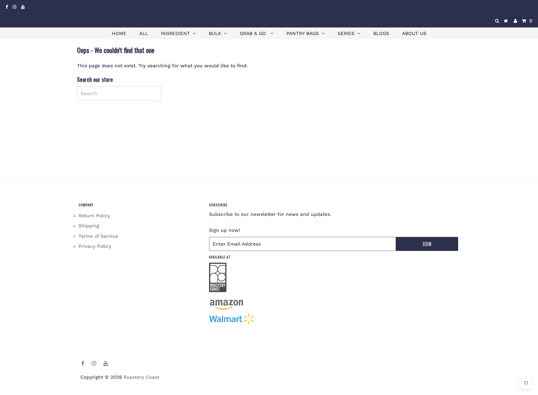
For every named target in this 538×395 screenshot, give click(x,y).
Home (119, 33)
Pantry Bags (302, 33)
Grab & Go (254, 33)
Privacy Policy (94, 246)
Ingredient (175, 33)
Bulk (215, 33)
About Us (414, 33)
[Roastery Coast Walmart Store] (232, 323)
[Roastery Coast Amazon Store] (226, 308)
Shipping (88, 225)
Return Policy (94, 215)
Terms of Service (98, 236)
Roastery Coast (141, 377)
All (143, 33)
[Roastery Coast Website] (217, 295)
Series (346, 33)
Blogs (381, 33)
